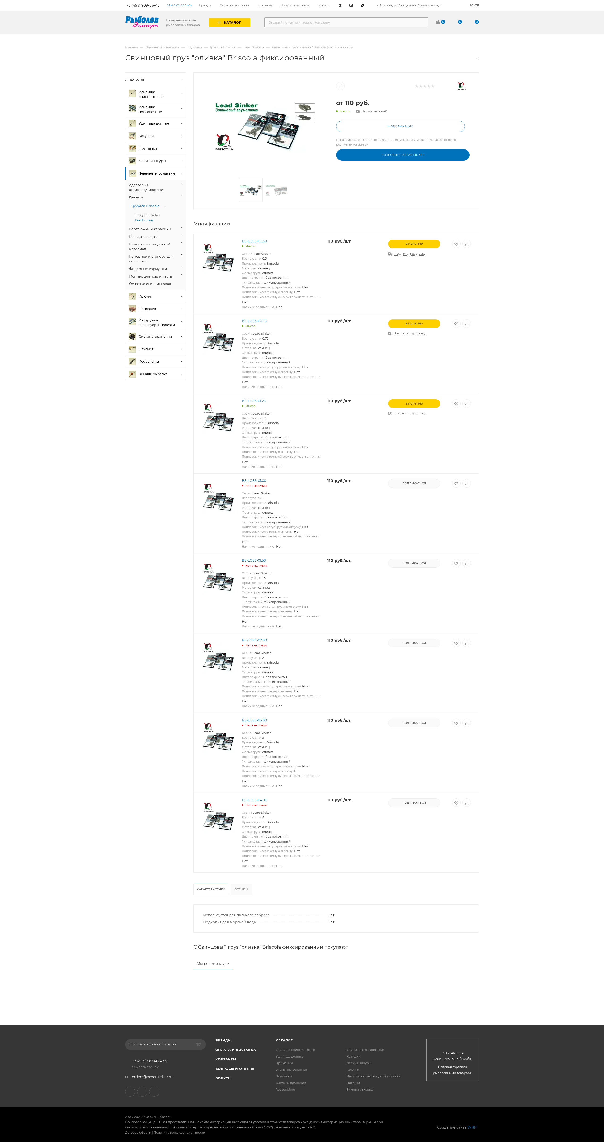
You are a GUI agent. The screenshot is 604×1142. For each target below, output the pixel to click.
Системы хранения (291, 1083)
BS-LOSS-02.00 (254, 640)
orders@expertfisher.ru (152, 1077)
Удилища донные (289, 1056)
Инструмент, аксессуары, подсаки (374, 1076)
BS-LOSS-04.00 (254, 800)
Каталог (284, 1040)
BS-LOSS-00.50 (254, 241)
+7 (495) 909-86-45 (149, 1061)
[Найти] (422, 22)
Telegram (130, 1092)
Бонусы (223, 1078)
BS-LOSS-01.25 (254, 401)
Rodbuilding (285, 1089)
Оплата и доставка (235, 1050)
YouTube (142, 1092)
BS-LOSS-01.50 (254, 560)
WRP (472, 1127)
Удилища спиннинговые (295, 1050)
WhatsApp (154, 1092)
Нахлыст (353, 1083)
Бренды (223, 1040)
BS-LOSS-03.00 (254, 720)
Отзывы (241, 889)
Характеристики (211, 889)
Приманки (284, 1063)
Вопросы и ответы (234, 1068)
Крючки (353, 1069)
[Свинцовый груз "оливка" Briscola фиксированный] (265, 126)
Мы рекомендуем (213, 963)
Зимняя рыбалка (360, 1089)
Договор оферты (138, 1132)
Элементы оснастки (291, 1069)
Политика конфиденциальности (179, 1132)
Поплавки (284, 1076)
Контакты (225, 1059)
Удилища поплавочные (365, 1050)
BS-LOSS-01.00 (254, 481)
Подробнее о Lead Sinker (402, 154)
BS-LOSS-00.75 (254, 321)
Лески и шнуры (359, 1063)
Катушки (354, 1056)
